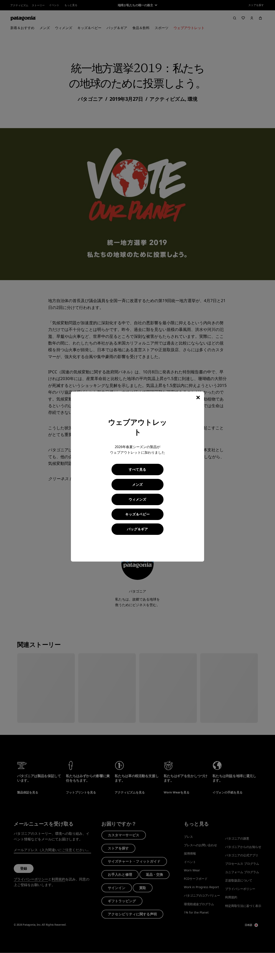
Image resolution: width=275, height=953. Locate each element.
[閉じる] (198, 397)
